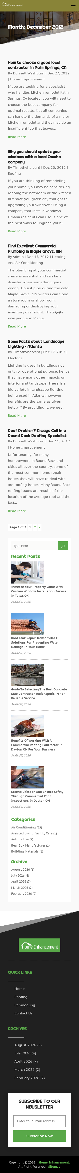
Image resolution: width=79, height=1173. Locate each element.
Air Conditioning (23, 827)
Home (19, 988)
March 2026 (19, 888)
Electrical (15, 358)
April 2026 (18, 881)
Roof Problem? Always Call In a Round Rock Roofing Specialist (37, 433)
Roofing (14, 173)
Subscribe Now (39, 1136)
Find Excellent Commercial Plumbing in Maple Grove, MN (35, 248)
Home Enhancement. (54, 1162)
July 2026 (18, 875)
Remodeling (24, 1005)
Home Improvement (27, 79)
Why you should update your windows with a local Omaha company (34, 157)
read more (17, 137)
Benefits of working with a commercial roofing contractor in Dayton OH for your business (37, 745)
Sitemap (54, 1167)
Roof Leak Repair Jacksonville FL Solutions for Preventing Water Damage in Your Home (35, 642)
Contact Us (23, 1013)
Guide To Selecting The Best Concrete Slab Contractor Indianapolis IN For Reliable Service (39, 693)
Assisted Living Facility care (31, 833)
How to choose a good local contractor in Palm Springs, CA (37, 65)
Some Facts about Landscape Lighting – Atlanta (36, 344)
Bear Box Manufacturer (28, 845)
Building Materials (25, 851)
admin (18, 256)
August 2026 (20, 870)
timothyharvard (26, 167)
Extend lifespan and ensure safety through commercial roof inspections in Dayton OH (37, 796)
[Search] (63, 545)
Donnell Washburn (28, 73)
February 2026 (21, 894)
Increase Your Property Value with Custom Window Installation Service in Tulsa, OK (38, 591)
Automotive (20, 839)
